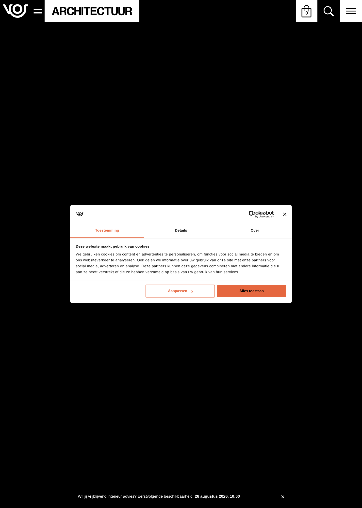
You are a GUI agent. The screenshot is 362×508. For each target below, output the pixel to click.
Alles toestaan (251, 291)
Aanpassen (177, 291)
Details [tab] (181, 230)
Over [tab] (255, 230)
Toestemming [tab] (107, 230)
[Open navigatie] (351, 11)
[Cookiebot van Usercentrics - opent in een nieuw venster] (252, 214)
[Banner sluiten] (284, 214)
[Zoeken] (329, 11)
